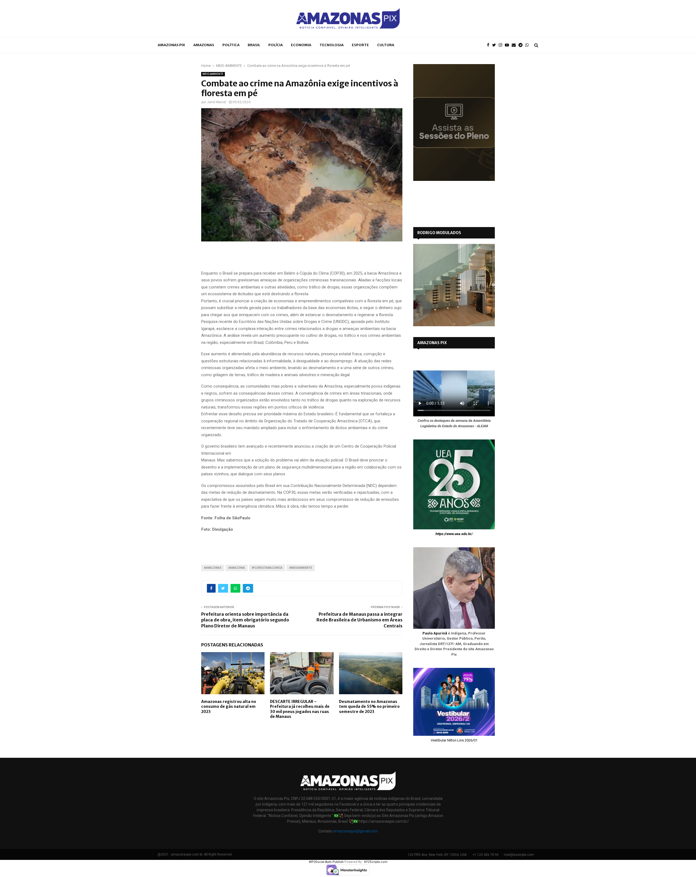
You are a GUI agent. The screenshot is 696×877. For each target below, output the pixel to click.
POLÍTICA (231, 45)
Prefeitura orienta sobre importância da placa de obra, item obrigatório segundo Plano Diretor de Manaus (245, 619)
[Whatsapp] (528, 45)
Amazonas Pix (171, 45)
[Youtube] (508, 45)
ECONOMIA (301, 45)
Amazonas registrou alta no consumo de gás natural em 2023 (228, 706)
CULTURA (385, 45)
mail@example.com (519, 855)
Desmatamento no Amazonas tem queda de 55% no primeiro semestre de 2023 (369, 706)
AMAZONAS (203, 45)
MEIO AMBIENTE (213, 74)
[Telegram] (521, 45)
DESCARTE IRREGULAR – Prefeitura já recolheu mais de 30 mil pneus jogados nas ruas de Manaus (300, 709)
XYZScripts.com (375, 862)
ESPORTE (360, 45)
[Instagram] (502, 45)
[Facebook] (489, 45)
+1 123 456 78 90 (486, 855)
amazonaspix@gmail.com (355, 831)
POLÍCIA (275, 45)
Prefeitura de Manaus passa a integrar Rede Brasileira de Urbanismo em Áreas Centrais (359, 619)
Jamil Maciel (216, 102)
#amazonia (236, 567)
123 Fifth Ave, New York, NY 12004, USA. (437, 855)
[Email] (515, 45)
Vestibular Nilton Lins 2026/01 (454, 740)
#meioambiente (300, 567)
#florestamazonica (267, 567)
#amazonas (213, 567)
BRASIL (254, 45)
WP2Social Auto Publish (326, 862)
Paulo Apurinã (434, 633)
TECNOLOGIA (331, 45)
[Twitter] (495, 45)
